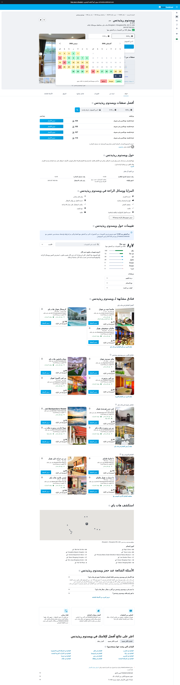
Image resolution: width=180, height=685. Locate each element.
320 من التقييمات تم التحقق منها (117, 30)
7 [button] (97, 58)
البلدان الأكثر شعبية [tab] (127, 641)
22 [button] (93, 67)
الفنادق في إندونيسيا (96, 653)
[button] (2, 2)
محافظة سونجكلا (101, 15)
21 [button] (97, 67)
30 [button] (120, 76)
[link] (121, 347)
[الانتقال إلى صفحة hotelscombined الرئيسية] (166, 7)
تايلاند (123, 15)
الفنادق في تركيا (129, 653)
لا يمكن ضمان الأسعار (94, 667)
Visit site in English (76, 2)
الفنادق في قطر (97, 651)
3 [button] (115, 58)
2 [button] (120, 58)
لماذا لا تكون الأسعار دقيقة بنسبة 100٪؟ (120, 680)
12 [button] (106, 62)
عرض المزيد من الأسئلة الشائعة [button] (101, 597)
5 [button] (106, 58)
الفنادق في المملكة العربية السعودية (61, 651)
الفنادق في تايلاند (66, 658)
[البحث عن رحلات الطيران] (176, 13)
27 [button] (102, 71)
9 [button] (120, 62)
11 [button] (111, 62)
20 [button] (102, 67)
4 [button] (111, 58)
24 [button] (115, 71)
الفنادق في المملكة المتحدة (126, 658)
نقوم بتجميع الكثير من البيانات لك (122, 676)
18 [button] (111, 67)
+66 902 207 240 (129, 27)
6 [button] (102, 58)
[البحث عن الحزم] (176, 24)
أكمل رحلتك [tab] (100, 641)
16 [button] (120, 67)
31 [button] (115, 76)
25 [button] (111, 71)
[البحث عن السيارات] (176, 20)
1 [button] (93, 53)
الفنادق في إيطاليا (97, 658)
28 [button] (97, 71)
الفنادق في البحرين (128, 656)
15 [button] (93, 62)
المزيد (132, 166)
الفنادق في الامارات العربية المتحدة (61, 653)
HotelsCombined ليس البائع (124, 673)
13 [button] (102, 62)
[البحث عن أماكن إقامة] (176, 17)
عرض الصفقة (93, 323)
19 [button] (106, 67)
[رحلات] (176, 34)
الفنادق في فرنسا (66, 656)
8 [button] (93, 58)
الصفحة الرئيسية (131, 15)
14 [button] (97, 62)
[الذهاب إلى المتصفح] (176, 28)
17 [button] (115, 67)
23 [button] (120, 71)
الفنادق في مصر (97, 656)
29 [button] (93, 71)
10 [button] (115, 62)
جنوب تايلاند (113, 15)
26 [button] (106, 71)
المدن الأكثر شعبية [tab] (113, 641)
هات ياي (90, 15)
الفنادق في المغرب (128, 651)
